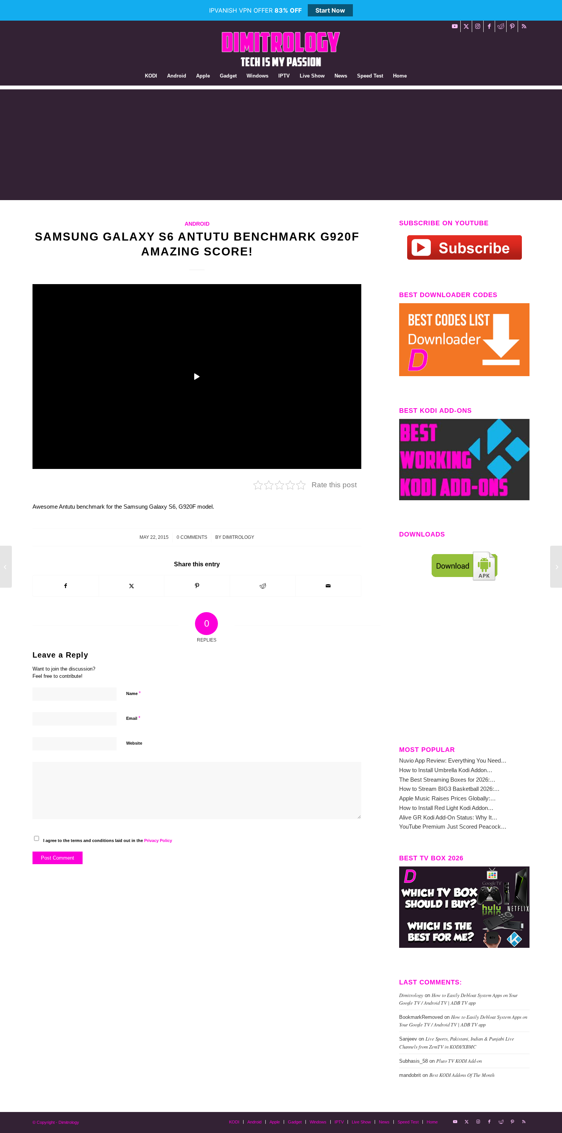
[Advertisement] (281, 142)
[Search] (417, 76)
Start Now (330, 10)
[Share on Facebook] (66, 585)
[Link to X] (466, 26)
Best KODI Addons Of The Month (461, 1075)
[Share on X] (131, 585)
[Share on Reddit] (263, 585)
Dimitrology (238, 537)
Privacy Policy (158, 840)
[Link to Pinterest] (512, 26)
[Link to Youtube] (454, 26)
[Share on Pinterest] (197, 585)
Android (197, 224)
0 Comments (192, 537)
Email (133, 718)
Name (133, 693)
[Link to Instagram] (477, 26)
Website (134, 743)
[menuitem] (151, 76)
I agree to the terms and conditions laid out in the (107, 840)
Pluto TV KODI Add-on (459, 1060)
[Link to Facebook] (489, 26)
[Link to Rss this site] (524, 26)
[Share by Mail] (328, 585)
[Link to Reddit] (500, 26)
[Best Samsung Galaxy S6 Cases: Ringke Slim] (556, 567)
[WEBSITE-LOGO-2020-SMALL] (281, 49)
